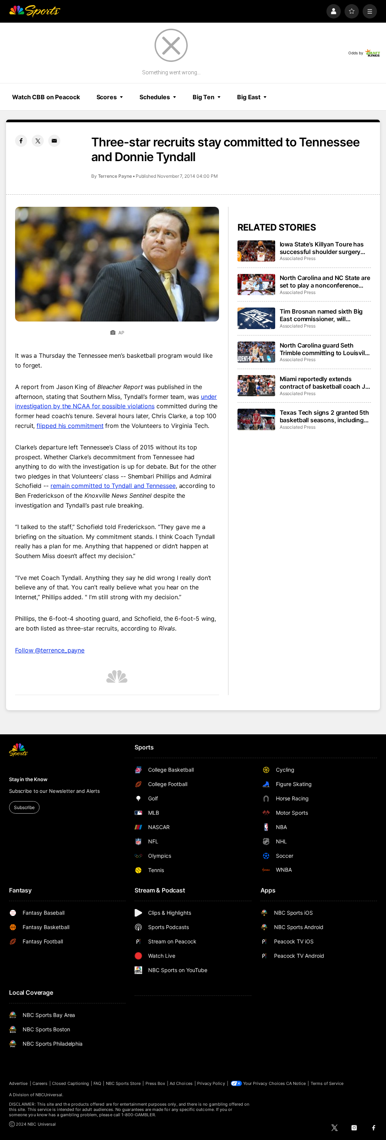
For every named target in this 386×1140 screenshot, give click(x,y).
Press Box (155, 1083)
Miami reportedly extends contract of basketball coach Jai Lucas (325, 382)
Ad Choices (181, 1083)
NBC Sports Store (123, 1083)
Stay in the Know (28, 779)
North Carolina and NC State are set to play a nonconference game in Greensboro (325, 281)
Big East (248, 97)
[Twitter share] (38, 141)
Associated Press (298, 258)
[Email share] (54, 141)
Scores (106, 97)
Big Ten (203, 97)
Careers (39, 1083)
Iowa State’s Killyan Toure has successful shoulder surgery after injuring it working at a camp (322, 247)
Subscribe (24, 807)
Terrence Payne (115, 176)
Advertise (18, 1083)
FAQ (97, 1083)
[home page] (34, 11)
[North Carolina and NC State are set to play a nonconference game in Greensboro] (256, 284)
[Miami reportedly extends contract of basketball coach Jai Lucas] (256, 385)
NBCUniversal (49, 1094)
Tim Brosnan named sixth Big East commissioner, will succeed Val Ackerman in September (321, 315)
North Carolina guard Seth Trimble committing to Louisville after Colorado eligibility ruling (325, 349)
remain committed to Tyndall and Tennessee (113, 485)
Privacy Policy (211, 1083)
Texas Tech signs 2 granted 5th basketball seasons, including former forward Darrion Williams (325, 416)
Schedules (154, 97)
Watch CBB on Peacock (46, 97)
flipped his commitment (70, 425)
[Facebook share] (21, 141)
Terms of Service (327, 1083)
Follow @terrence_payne (49, 650)
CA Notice (296, 1083)
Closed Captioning (70, 1083)
